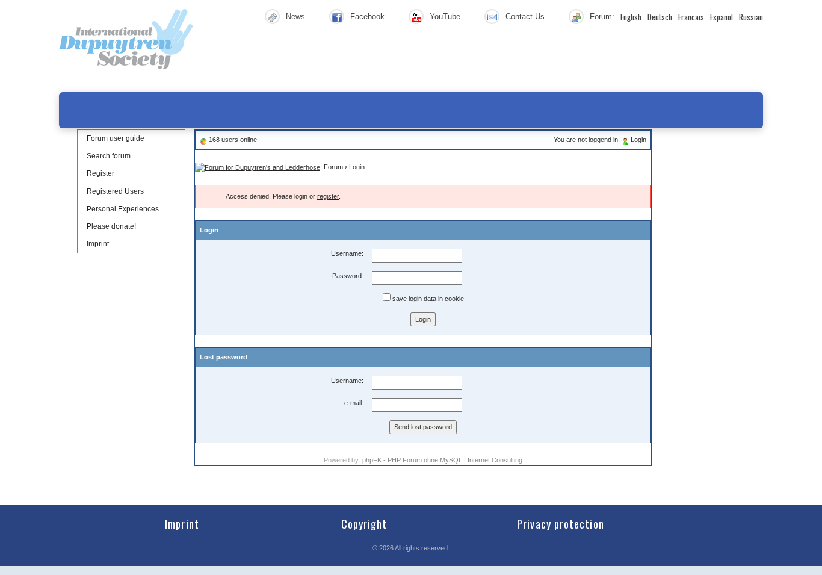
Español (721, 17)
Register (100, 173)
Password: (347, 275)
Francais (691, 17)
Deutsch (659, 17)
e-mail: (353, 402)
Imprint (98, 244)
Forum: (602, 16)
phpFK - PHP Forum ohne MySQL (413, 460)
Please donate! (111, 226)
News (295, 16)
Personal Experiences (123, 209)
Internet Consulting (495, 460)
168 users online (233, 139)
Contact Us (525, 16)
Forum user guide (115, 138)
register (328, 196)
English (630, 17)
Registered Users (115, 191)
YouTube (445, 16)
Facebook (367, 16)
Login (638, 139)
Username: (347, 253)
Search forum (109, 156)
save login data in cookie (427, 298)
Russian (751, 17)
